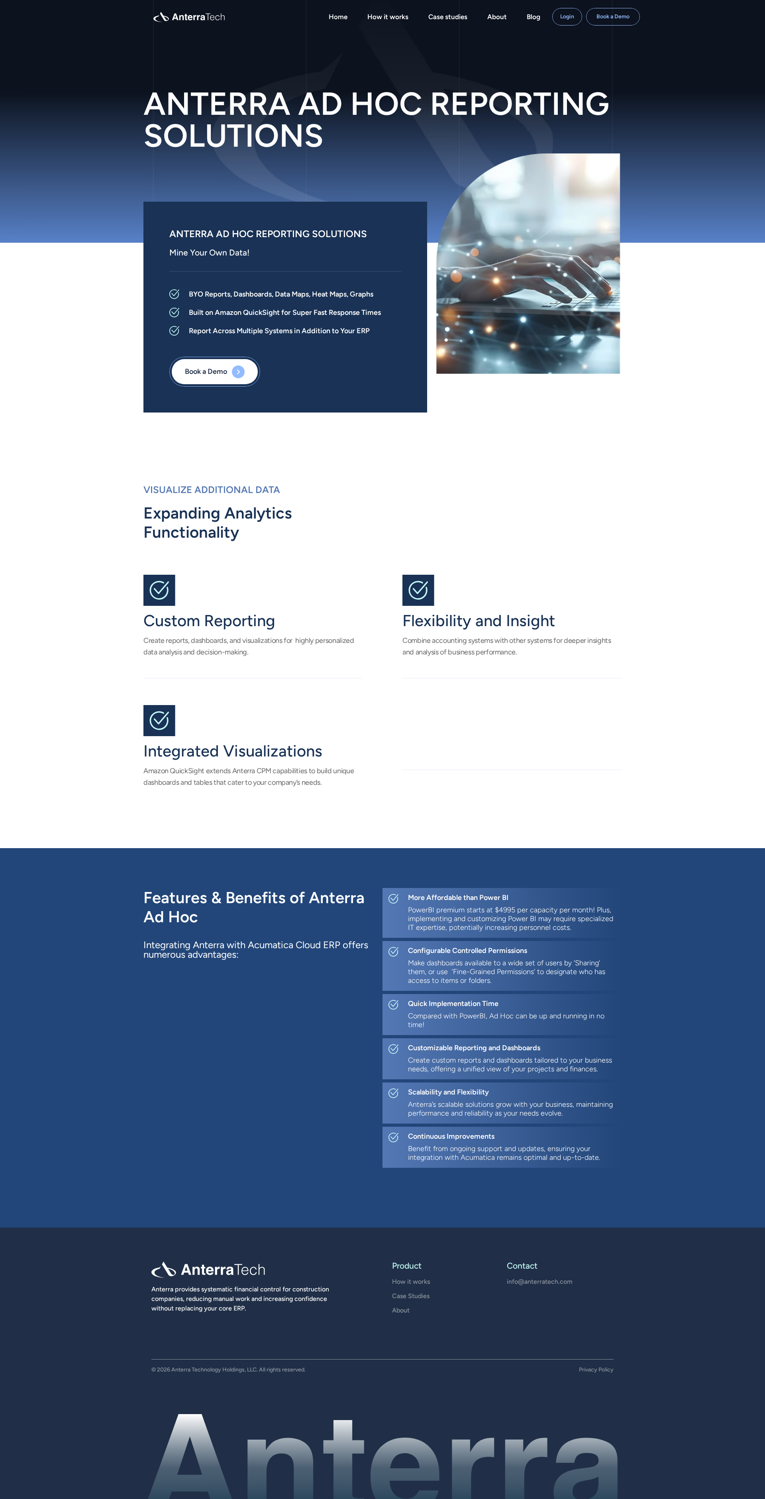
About (401, 1310)
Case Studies (411, 1296)
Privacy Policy (596, 1369)
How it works (411, 1281)
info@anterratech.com (540, 1281)
